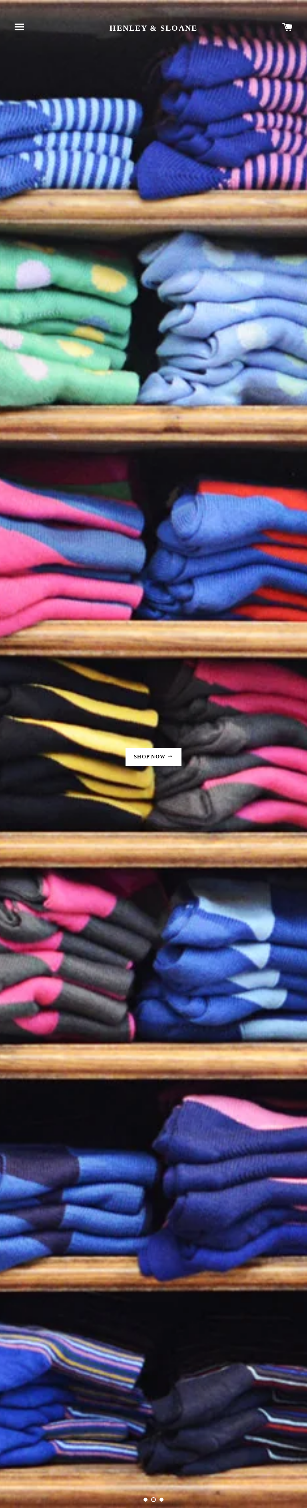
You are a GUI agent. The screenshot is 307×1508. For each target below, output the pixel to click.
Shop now (150, 757)
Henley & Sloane (153, 28)
